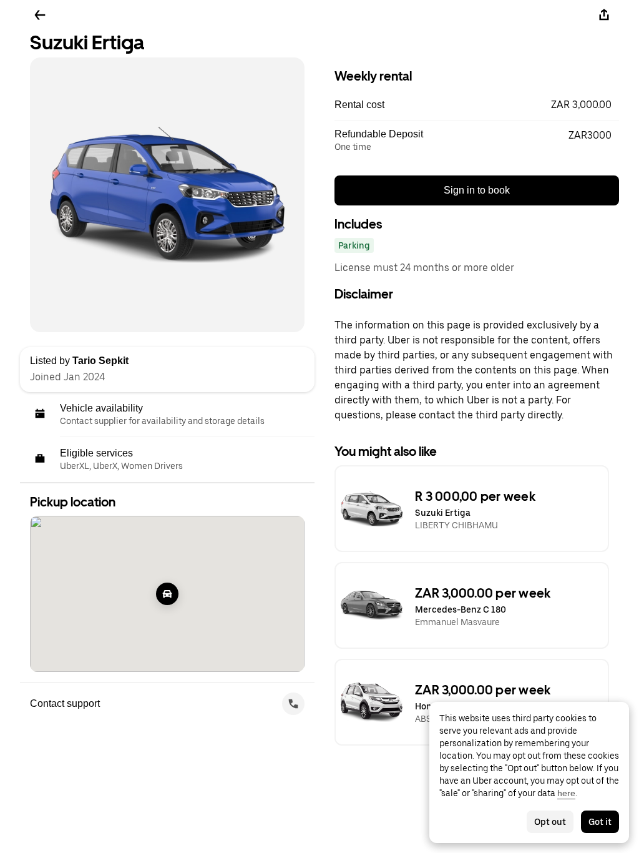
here (566, 793)
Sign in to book (477, 190)
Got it (600, 822)
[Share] (604, 15)
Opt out (550, 822)
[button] (476, 105)
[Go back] (40, 15)
